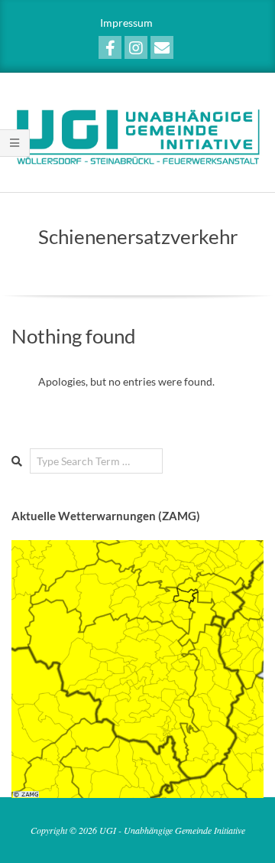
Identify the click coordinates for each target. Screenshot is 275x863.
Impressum (126, 22)
